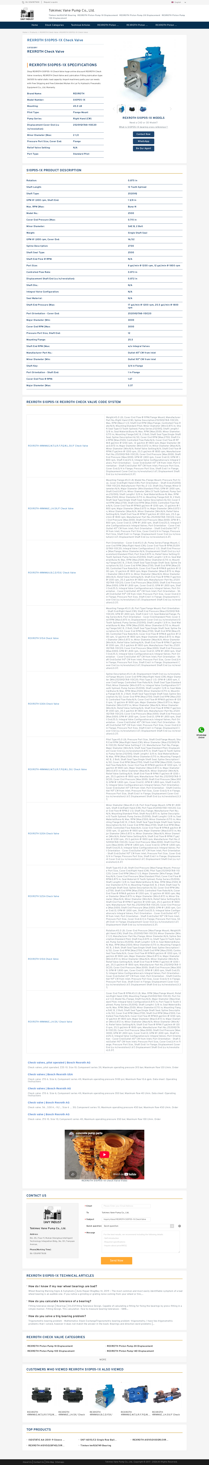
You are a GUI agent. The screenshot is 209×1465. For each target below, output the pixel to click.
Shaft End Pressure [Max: (40, 305)
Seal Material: (34, 298)
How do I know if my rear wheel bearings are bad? (62, 1286)
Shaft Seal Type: (35, 252)
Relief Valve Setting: (38, 147)
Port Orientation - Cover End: (42, 313)
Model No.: (32, 213)
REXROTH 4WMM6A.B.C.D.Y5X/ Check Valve (52, 572)
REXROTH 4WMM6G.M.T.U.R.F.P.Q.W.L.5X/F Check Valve (58, 446)
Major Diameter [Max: (38, 385)
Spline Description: (37, 246)
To (87, 1213)
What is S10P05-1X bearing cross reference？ (143, 127)
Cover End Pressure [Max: (40, 219)
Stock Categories (54, 25)
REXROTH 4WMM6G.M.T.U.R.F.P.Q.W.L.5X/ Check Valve (57, 769)
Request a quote (51, 2)
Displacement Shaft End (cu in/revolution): (50, 278)
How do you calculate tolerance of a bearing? (59, 1301)
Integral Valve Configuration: (42, 291)
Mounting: (32, 106)
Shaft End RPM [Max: (38, 346)
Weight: (30, 233)
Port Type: (33, 154)
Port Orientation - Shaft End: (42, 372)
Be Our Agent (143, 148)
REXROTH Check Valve (49, 32)
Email (88, 1206)
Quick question (94, 1226)
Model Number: (35, 100)
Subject (89, 1219)
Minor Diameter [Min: (38, 359)
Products (34, 32)
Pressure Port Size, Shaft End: (43, 333)
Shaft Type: (32, 193)
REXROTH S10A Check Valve (43, 959)
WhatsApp (143, 141)
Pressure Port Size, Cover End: (44, 141)
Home (35, 25)
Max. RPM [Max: (35, 206)
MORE (103, 1359)
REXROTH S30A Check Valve (43, 704)
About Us (27, 1462)
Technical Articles (80, 25)
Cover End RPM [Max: (38, 326)
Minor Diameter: (35, 226)
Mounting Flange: (36, 339)
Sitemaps (59, 1462)
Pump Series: (34, 118)
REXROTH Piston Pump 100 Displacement (168, 25)
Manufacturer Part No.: (39, 352)
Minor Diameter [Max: (39, 135)
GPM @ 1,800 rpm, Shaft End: (42, 200)
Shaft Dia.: (32, 285)
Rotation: (31, 180)
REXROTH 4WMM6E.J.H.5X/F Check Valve (51, 508)
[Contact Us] (201, 732)
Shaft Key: (32, 366)
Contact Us (39, 1462)
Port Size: (32, 265)
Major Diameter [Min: (38, 320)
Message (90, 1233)
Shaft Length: (34, 187)
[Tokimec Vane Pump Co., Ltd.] (27, 13)
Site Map (50, 1462)
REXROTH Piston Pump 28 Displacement (139, 25)
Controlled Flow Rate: (38, 272)
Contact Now (143, 134)
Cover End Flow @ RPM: (39, 379)
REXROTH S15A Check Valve (43, 638)
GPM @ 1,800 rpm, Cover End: (43, 239)
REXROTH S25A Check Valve (43, 896)
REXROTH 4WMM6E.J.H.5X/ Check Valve (50, 1021)
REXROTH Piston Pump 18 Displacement (110, 25)
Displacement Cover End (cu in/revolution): (43, 127)
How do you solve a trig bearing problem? (57, 1316)
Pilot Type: (33, 112)
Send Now (116, 1261)
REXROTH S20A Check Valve (43, 833)
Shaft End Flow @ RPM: (39, 259)
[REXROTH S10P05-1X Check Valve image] (144, 70)
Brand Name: (34, 93)
